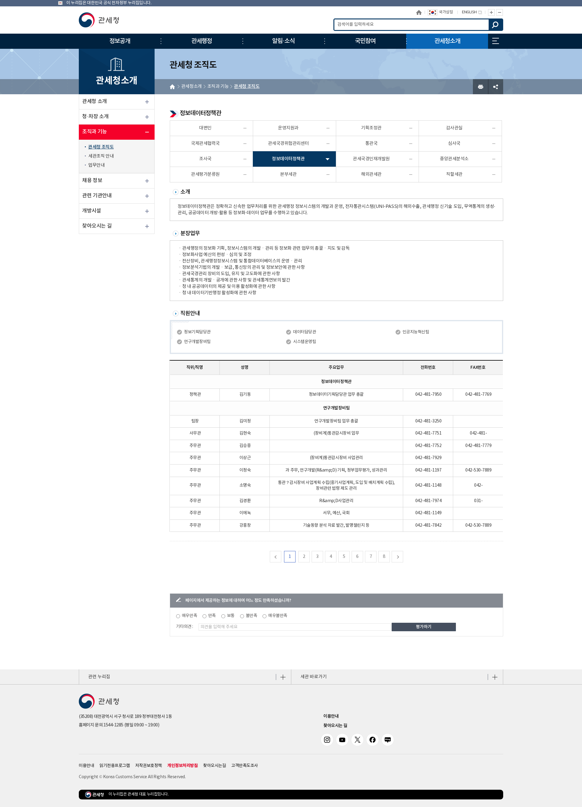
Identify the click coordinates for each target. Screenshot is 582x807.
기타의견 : (184, 626)
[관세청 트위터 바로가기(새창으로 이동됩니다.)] (357, 739)
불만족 (251, 615)
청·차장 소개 (95, 117)
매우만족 (189, 615)
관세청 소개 (94, 101)
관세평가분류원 (205, 174)
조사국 (205, 159)
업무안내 (96, 165)
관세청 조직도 (101, 147)
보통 (231, 615)
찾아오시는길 (214, 765)
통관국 (371, 143)
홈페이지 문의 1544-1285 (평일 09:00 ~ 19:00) (119, 725)
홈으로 (419, 12)
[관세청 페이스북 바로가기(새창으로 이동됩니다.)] (372, 739)
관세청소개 (191, 86)
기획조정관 (371, 128)
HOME (172, 86)
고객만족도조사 (244, 765)
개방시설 (91, 211)
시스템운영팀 (304, 341)
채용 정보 (92, 181)
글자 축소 (499, 12)
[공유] (495, 86)
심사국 (454, 143)
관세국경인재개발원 (371, 159)
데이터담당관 (304, 332)
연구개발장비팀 (197, 341)
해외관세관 (371, 174)
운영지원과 (288, 128)
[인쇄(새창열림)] (480, 86)
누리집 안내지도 (495, 41)
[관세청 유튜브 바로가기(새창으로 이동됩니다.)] (342, 739)
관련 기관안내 (97, 196)
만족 (212, 615)
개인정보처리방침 (182, 765)
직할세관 (454, 174)
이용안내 (331, 716)
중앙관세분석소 (454, 159)
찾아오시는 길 (97, 226)
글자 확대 (491, 12)
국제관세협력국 (205, 143)
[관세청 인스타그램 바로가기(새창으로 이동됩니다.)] (327, 739)
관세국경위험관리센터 (288, 143)
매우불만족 (277, 615)
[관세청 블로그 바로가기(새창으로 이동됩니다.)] (387, 739)
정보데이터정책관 (288, 159)
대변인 (205, 128)
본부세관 (288, 174)
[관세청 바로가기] (99, 20)
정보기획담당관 (197, 332)
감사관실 (454, 128)
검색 (495, 24)
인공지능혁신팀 (416, 332)
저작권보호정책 (148, 765)
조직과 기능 (94, 132)
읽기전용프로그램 (114, 765)
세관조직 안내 (101, 156)
